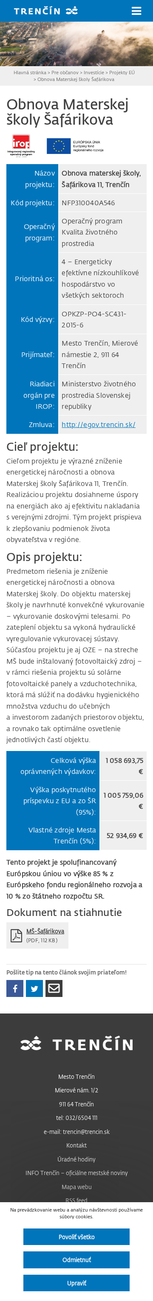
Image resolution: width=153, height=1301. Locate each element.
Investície (94, 72)
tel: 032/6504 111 (76, 1117)
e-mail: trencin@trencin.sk (77, 1131)
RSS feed (76, 1200)
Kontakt (76, 1145)
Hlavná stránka (30, 72)
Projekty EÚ (122, 72)
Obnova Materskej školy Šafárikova (75, 79)
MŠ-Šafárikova (45, 931)
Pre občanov (65, 72)
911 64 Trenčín (76, 1104)
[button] (136, 11)
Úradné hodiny (76, 1159)
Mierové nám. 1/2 (76, 1090)
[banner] (52, 11)
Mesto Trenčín (76, 1076)
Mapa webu (77, 1186)
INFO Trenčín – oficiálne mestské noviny (77, 1172)
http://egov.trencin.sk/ (99, 424)
